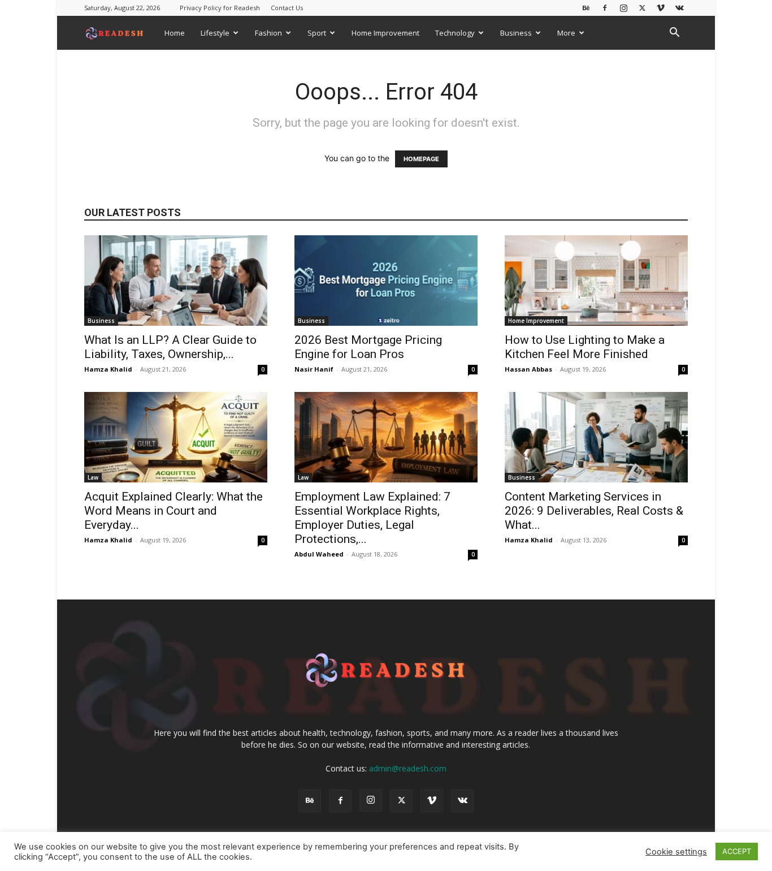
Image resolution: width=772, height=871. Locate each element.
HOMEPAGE (421, 159)
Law (93, 477)
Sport (316, 33)
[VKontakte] (679, 7)
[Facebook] (604, 7)
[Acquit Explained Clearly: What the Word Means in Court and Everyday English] (175, 437)
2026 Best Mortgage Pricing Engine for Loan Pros (368, 347)
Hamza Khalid (108, 369)
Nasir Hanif (313, 369)
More (566, 33)
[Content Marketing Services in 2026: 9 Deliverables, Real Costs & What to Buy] (596, 437)
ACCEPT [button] (736, 851)
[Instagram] (623, 7)
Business (516, 33)
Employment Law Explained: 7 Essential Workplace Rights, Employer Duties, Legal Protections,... (372, 518)
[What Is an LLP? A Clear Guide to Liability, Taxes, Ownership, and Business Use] (175, 280)
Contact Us (287, 7)
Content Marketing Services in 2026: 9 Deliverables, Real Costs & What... (594, 511)
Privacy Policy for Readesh (220, 7)
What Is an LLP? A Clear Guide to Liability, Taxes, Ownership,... (170, 347)
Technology (455, 33)
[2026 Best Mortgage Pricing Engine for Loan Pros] (386, 280)
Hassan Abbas (528, 369)
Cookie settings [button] (676, 852)
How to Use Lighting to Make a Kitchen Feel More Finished (585, 347)
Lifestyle (215, 33)
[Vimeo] (660, 7)
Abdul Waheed (319, 554)
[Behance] (586, 7)
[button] (674, 33)
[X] (642, 7)
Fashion (268, 33)
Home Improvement (385, 33)
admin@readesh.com (407, 768)
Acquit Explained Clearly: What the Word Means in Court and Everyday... (173, 511)
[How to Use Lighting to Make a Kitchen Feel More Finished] (596, 280)
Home (174, 33)
